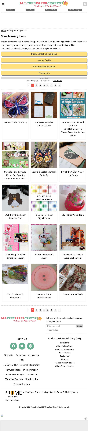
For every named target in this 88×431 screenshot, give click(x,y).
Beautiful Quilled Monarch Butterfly (44, 174)
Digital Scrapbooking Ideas (44, 54)
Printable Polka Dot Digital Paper (44, 217)
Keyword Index (13, 369)
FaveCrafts (64, 343)
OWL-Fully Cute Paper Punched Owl (15, 217)
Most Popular (57, 81)
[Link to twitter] (22, 346)
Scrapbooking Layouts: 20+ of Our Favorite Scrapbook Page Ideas (15, 175)
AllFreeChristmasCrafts (64, 349)
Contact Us (33, 355)
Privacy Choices (21, 384)
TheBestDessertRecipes (65, 363)
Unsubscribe (31, 379)
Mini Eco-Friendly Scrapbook (15, 296)
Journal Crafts (44, 60)
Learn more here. (12, 400)
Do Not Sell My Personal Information (21, 365)
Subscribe (32, 374)
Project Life (44, 73)
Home (3, 30)
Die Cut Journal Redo (73, 294)
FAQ (21, 360)
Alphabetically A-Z (32, 81)
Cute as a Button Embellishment (44, 296)
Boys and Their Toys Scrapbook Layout (73, 256)
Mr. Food (64, 359)
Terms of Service (14, 379)
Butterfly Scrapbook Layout (44, 256)
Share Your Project (15, 374)
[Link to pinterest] (30, 346)
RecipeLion (64, 356)
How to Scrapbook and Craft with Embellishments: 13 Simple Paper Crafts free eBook (73, 129)
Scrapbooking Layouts (44, 66)
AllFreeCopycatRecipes (64, 366)
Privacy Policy (30, 369)
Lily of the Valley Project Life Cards (72, 174)
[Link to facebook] (13, 346)
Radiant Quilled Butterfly (15, 122)
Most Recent (45, 81)
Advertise (20, 355)
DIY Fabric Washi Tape (73, 215)
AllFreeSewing (64, 353)
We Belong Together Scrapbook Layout (15, 256)
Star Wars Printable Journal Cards (44, 124)
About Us (8, 355)
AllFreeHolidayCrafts (64, 346)
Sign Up (79, 326)
